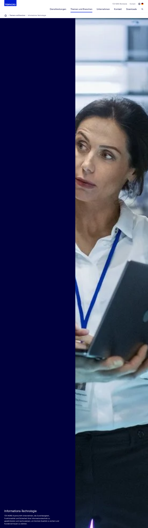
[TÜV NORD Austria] (5, 15)
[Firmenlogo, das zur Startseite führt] (10, 3)
